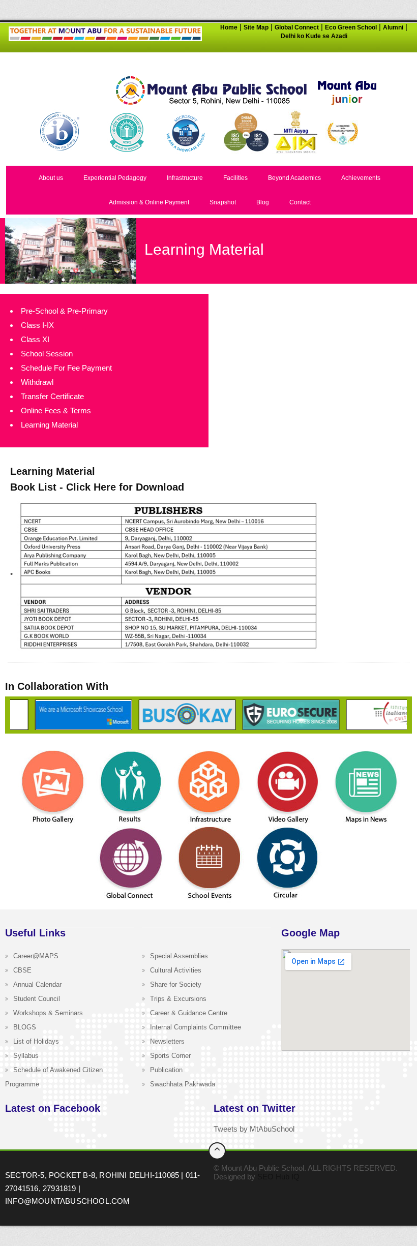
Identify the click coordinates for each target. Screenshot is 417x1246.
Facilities (235, 177)
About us (51, 177)
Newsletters (167, 1041)
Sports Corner (170, 1055)
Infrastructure (185, 177)
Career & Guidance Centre (188, 1013)
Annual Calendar (37, 984)
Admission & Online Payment (149, 202)
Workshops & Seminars (48, 1013)
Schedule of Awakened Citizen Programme (54, 1077)
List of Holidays (36, 1041)
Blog (262, 202)
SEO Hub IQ (278, 1176)
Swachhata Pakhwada (182, 1084)
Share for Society (175, 984)
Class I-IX (37, 325)
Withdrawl (37, 382)
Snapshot (223, 202)
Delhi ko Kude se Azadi (314, 36)
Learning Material (49, 424)
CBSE (22, 970)
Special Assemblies (179, 956)
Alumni (393, 27)
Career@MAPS (35, 956)
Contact (300, 202)
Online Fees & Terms (56, 410)
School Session (47, 353)
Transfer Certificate (52, 396)
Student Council (36, 998)
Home (228, 27)
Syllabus (26, 1055)
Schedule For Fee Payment (66, 367)
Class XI (35, 339)
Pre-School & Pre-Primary (64, 311)
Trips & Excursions (178, 998)
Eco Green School (351, 27)
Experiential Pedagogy (114, 177)
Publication (166, 1070)
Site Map (256, 27)
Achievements (360, 177)
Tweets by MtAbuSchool (254, 1129)
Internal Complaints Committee (195, 1027)
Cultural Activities (175, 970)
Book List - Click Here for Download (97, 487)
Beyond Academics (294, 177)
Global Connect (297, 27)
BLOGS (24, 1027)
